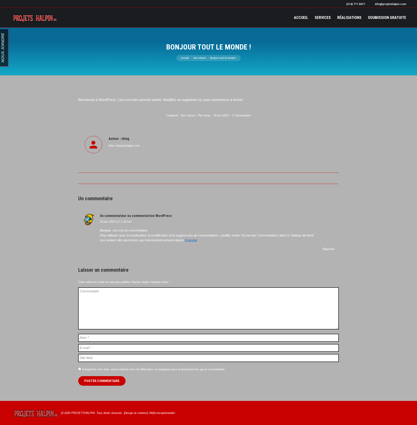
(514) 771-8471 (355, 4)
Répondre (328, 249)
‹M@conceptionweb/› (162, 413)
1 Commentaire (241, 115)
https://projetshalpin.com (124, 145)
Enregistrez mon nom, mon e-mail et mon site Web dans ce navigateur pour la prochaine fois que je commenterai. (153, 369)
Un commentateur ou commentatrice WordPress (136, 216)
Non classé (188, 115)
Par (204, 115)
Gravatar (191, 240)
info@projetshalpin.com (390, 4)
